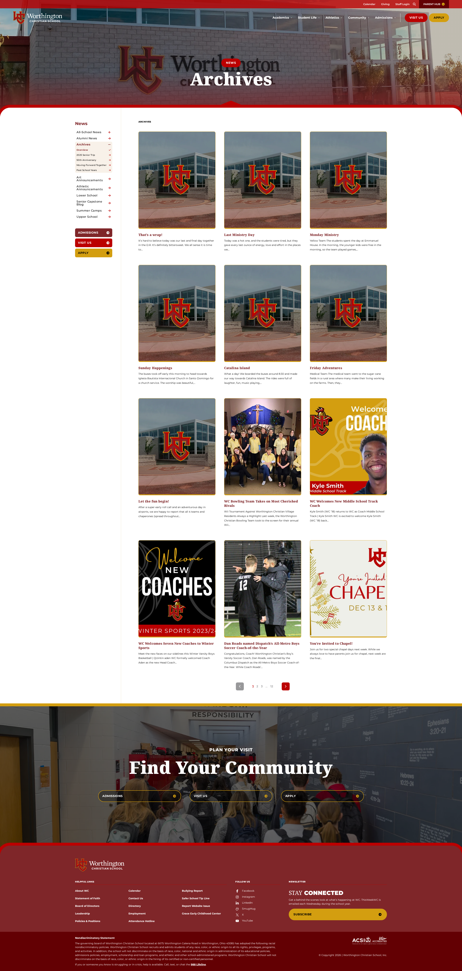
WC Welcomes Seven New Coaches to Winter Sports (176, 645)
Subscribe (302, 914)
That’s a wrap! (150, 235)
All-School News (89, 132)
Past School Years (87, 170)
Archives (83, 144)
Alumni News (87, 138)
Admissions (88, 232)
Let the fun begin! (153, 501)
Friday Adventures (326, 368)
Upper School (87, 216)
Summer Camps (89, 210)
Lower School (87, 195)
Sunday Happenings (155, 368)
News (231, 63)
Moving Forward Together (91, 165)
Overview (82, 150)
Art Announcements (90, 179)
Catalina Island (237, 368)
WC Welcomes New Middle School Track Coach (344, 503)
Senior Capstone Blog (89, 203)
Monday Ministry (324, 235)
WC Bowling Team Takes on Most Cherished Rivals (261, 503)
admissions (112, 796)
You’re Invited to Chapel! (331, 643)
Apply (439, 17)
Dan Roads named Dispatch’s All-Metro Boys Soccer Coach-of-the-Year (261, 645)
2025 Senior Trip (86, 155)
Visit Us (416, 17)
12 (271, 686)
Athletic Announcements (90, 188)
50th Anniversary (86, 160)
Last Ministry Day (239, 235)
